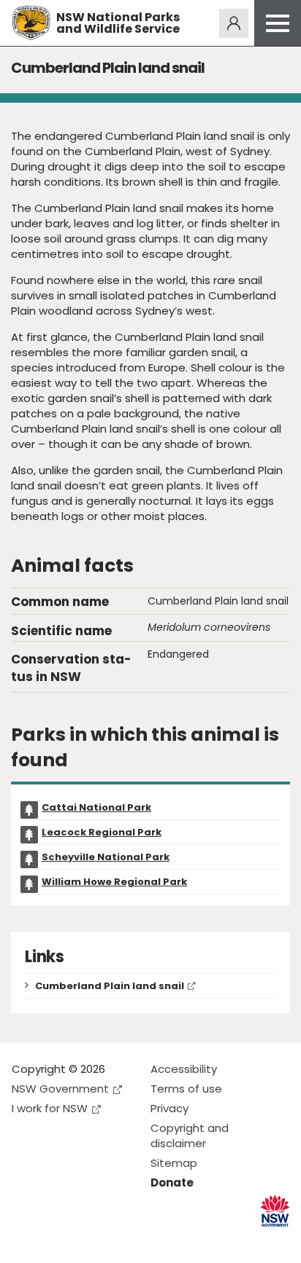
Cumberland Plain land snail (109, 986)
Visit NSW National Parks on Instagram (56, 1240)
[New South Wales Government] (275, 1211)
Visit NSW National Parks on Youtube (88, 1240)
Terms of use (186, 1088)
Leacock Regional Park (101, 832)
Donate (172, 1182)
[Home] (31, 23)
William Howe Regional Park (114, 882)
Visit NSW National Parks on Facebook (25, 1240)
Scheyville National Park (105, 857)
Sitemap (173, 1162)
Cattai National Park (96, 807)
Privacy (169, 1108)
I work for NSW (50, 1108)
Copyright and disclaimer (189, 1135)
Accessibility (183, 1069)
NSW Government (60, 1088)
